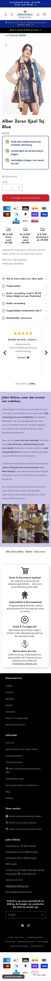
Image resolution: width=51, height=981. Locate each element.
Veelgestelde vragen (15, 778)
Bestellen (10, 698)
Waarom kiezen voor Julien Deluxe (21, 749)
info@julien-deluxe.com (24, 663)
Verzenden (10, 711)
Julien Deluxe (19, 937)
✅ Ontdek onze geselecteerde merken (23, 816)
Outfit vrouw (39, 551)
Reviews (9, 798)
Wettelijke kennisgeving (19, 946)
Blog (8, 791)
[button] (6, 14)
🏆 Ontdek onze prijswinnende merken (23, 829)
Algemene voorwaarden (26, 942)
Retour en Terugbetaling (17, 718)
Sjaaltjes (29, 551)
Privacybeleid (10, 942)
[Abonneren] (42, 914)
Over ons (10, 742)
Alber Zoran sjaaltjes (15, 551)
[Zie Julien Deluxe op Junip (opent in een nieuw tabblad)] (32, 383)
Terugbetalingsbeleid (35, 937)
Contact (9, 692)
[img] (28, 357)
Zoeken (9, 685)
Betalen (9, 705)
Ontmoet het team (14, 762)
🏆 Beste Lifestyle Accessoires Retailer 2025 (23, 770)
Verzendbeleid (43, 942)
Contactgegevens (37, 946)
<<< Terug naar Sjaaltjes (15, 35)
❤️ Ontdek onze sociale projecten (21, 822)
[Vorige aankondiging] (5, 4)
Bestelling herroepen (15, 724)
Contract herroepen (13, 976)
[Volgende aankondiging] (46, 4)
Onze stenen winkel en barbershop (22, 785)
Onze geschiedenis (14, 755)
